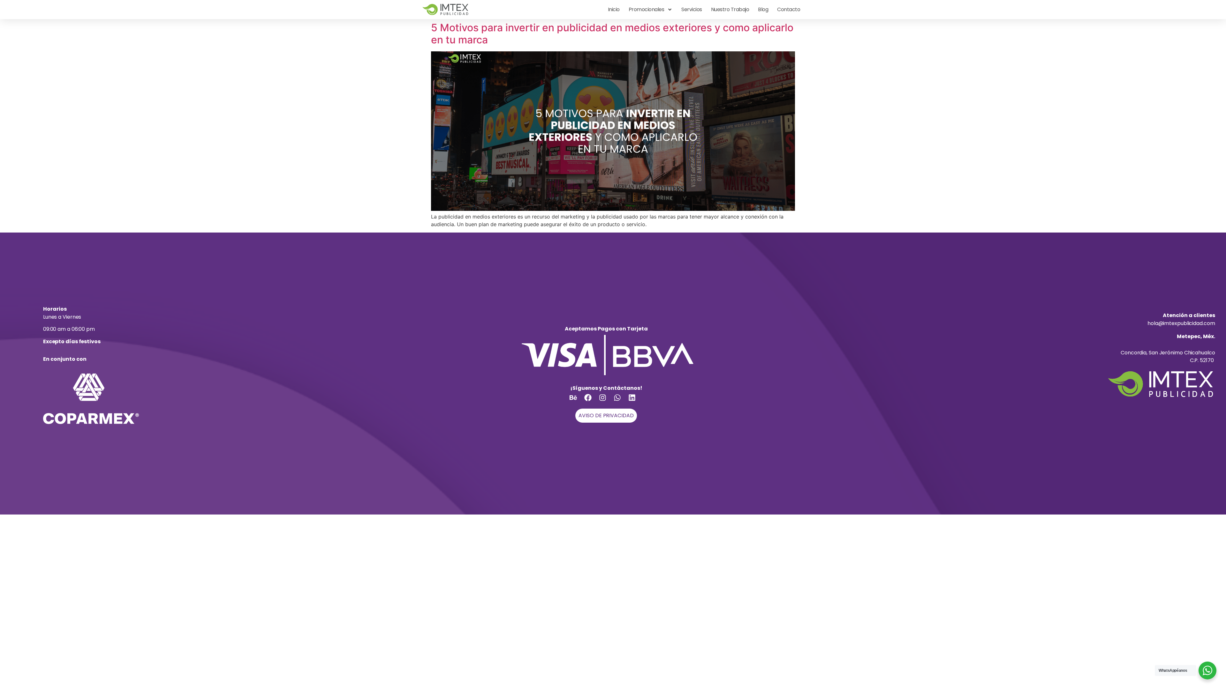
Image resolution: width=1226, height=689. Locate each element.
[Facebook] (591, 401)
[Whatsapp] (621, 401)
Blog (763, 9)
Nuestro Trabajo (730, 9)
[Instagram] (606, 401)
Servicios (691, 9)
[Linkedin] (635, 401)
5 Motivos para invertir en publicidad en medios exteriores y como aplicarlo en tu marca (612, 33)
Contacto (788, 9)
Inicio (614, 9)
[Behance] (577, 401)
